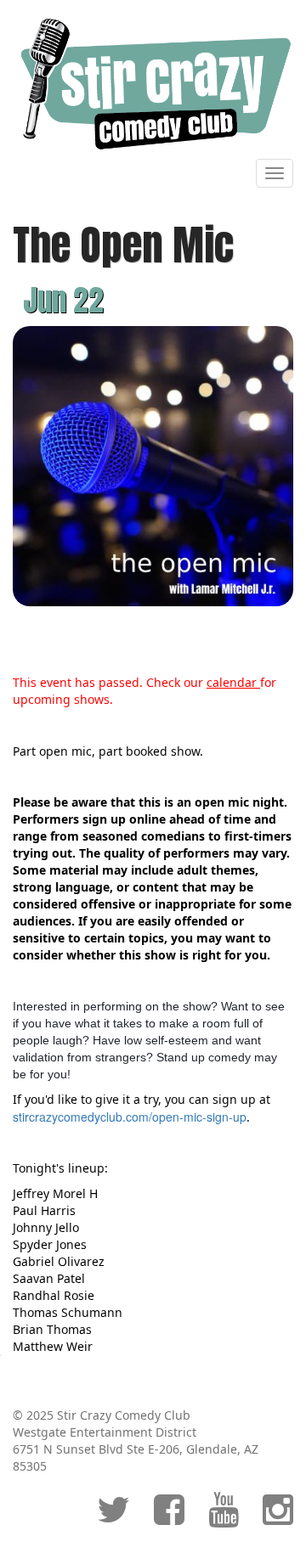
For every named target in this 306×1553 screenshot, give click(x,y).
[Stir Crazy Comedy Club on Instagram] (278, 1518)
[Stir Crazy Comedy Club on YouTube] (223, 1518)
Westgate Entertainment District (104, 1432)
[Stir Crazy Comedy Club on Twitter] (113, 1518)
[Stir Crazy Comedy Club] (153, 83)
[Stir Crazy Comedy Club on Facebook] (169, 1518)
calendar (233, 682)
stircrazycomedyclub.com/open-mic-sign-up (129, 1116)
